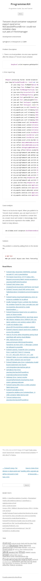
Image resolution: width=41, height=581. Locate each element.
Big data (30, 543)
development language (12, 547)
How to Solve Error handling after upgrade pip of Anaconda (29, 471)
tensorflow (8, 563)
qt (3, 561)
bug (34, 543)
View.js (12, 565)
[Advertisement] (20, 425)
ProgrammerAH (20, 4)
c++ (4, 545)
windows (19, 565)
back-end (24, 543)
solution (16, 561)
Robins (13, 455)
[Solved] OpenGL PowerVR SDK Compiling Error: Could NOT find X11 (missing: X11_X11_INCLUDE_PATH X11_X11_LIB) (20, 352)
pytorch (35, 559)
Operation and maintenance (14, 556)
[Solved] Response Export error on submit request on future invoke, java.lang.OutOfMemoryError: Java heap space (22, 314)
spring (24, 561)
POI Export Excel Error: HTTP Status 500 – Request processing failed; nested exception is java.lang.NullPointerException (22, 279)
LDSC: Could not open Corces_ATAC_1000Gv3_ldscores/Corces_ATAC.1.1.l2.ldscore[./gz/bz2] (20, 508)
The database (16, 563)
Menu (20, 14)
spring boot (31, 561)
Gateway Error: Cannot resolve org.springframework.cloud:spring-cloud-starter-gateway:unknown (20, 379)
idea (21, 549)
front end (7, 549)
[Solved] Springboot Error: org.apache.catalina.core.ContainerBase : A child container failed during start (20, 392)
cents (7, 545)
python (27, 559)
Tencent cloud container (28, 452)
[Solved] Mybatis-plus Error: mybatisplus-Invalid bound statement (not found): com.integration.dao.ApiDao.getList (22, 364)
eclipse (30, 547)
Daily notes (33, 450)
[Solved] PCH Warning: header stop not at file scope (19, 521)
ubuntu (6, 564)
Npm (15, 555)
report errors (8, 561)
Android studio (16, 543)
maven (27, 552)
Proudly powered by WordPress (12, 577)
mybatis (33, 552)
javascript (13, 552)
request (17, 452)
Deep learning (25, 545)
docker (24, 547)
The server (23, 563)
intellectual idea (28, 549)
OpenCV (20, 555)
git (13, 549)
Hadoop (17, 549)
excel (4, 452)
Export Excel (10, 452)
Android (7, 543)
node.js (11, 555)
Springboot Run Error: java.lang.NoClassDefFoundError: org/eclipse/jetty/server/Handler (17, 372)
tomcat (30, 563)
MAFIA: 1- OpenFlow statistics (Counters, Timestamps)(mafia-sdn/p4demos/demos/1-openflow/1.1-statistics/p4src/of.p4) (19, 500)
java (5, 552)
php (27, 556)
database (13, 545)
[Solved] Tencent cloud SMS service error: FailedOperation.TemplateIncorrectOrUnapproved (22, 291)
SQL (4, 563)
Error (20, 450)
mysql (6, 554)
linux (22, 552)
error (33, 547)
